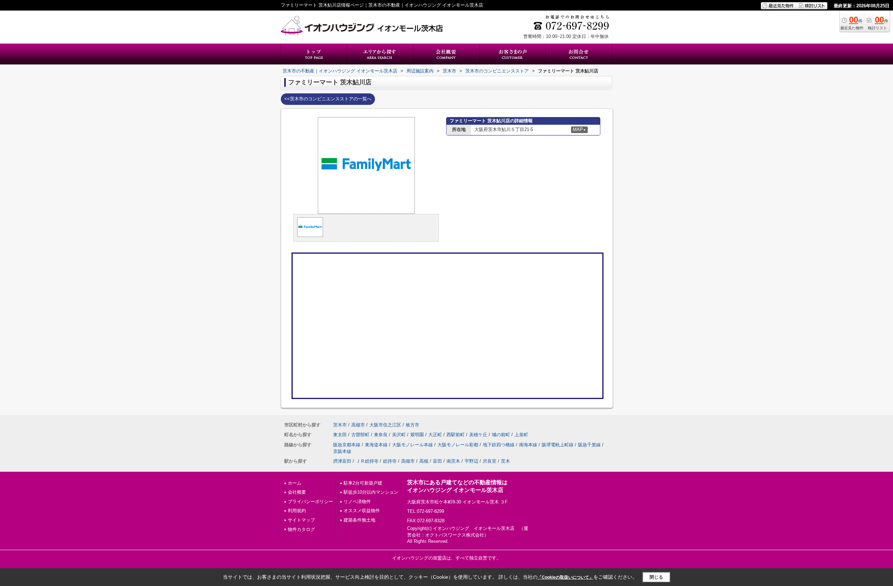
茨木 (505, 461)
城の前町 (501, 434)
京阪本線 (342, 451)
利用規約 (297, 510)
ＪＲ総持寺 (367, 461)
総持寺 (390, 461)
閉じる (656, 577)
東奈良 (381, 434)
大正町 (435, 434)
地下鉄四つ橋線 (499, 444)
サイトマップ (301, 520)
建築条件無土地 (359, 520)
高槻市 (358, 424)
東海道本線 (376, 444)
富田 (437, 461)
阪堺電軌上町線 (557, 444)
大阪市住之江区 (385, 424)
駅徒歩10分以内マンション (371, 492)
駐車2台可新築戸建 (363, 483)
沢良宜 (489, 461)
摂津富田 (342, 461)
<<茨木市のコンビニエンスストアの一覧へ (328, 98)
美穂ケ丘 (478, 434)
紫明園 (417, 434)
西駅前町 (455, 434)
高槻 (423, 461)
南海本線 (528, 444)
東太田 (340, 434)
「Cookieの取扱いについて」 (565, 577)
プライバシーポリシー (310, 501)
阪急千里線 (589, 444)
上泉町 (521, 434)
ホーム (294, 483)
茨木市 (340, 424)
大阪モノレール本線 (412, 444)
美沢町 (399, 434)
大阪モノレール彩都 (457, 444)
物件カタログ (301, 529)
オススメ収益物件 (362, 510)
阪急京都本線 (346, 444)
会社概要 (297, 492)
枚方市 (412, 424)
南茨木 (453, 461)
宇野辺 (471, 461)
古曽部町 (360, 434)
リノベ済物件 (357, 501)
